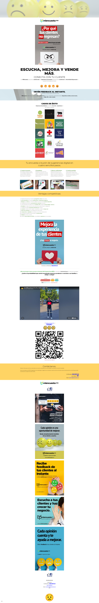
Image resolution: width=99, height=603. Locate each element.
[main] (49, 74)
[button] (2, 601)
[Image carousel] (49, 597)
